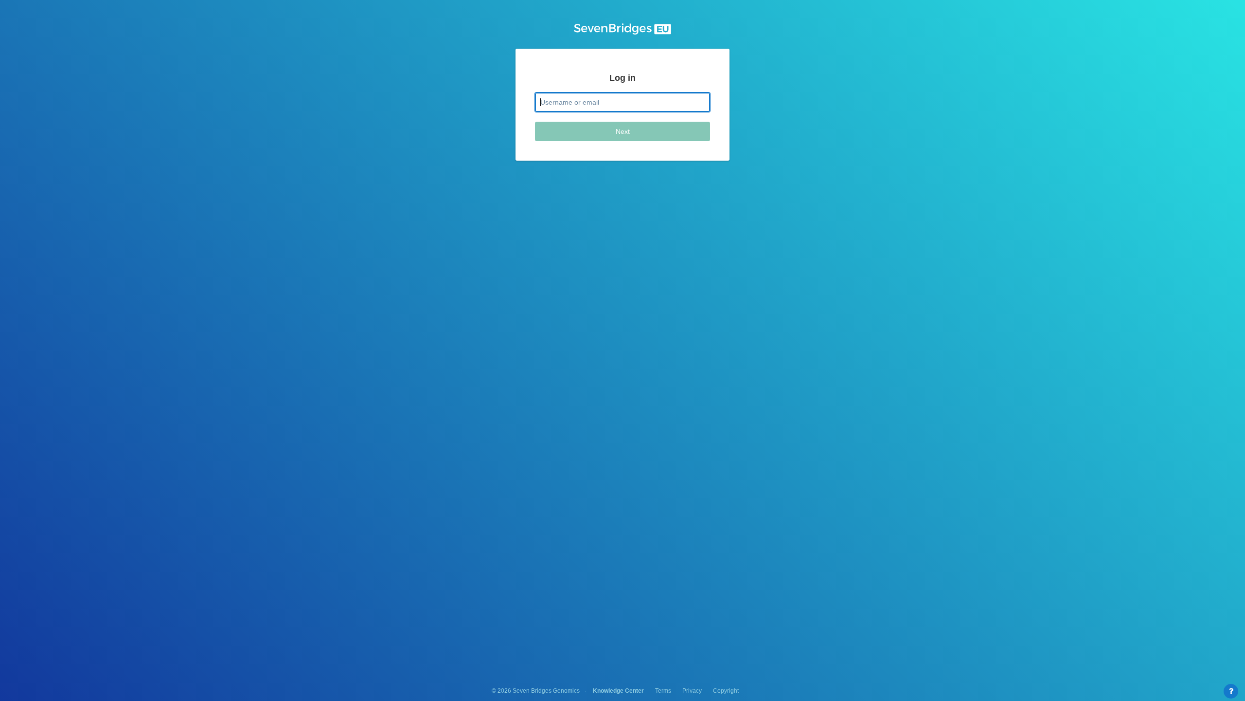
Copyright (726, 690)
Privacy (692, 690)
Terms (663, 690)
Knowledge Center (618, 690)
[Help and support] (1231, 691)
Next (623, 131)
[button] (622, 29)
